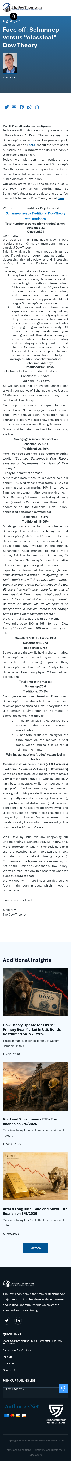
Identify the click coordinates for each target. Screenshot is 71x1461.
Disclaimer (57, 1450)
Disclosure (35, 1454)
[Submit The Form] (63, 1388)
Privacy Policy (41, 1450)
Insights (7, 1357)
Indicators (9, 1363)
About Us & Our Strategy (17, 1350)
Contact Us (9, 1370)
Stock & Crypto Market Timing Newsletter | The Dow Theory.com (32, 1342)
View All (35, 1248)
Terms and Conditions (18, 1450)
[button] (5, 16)
